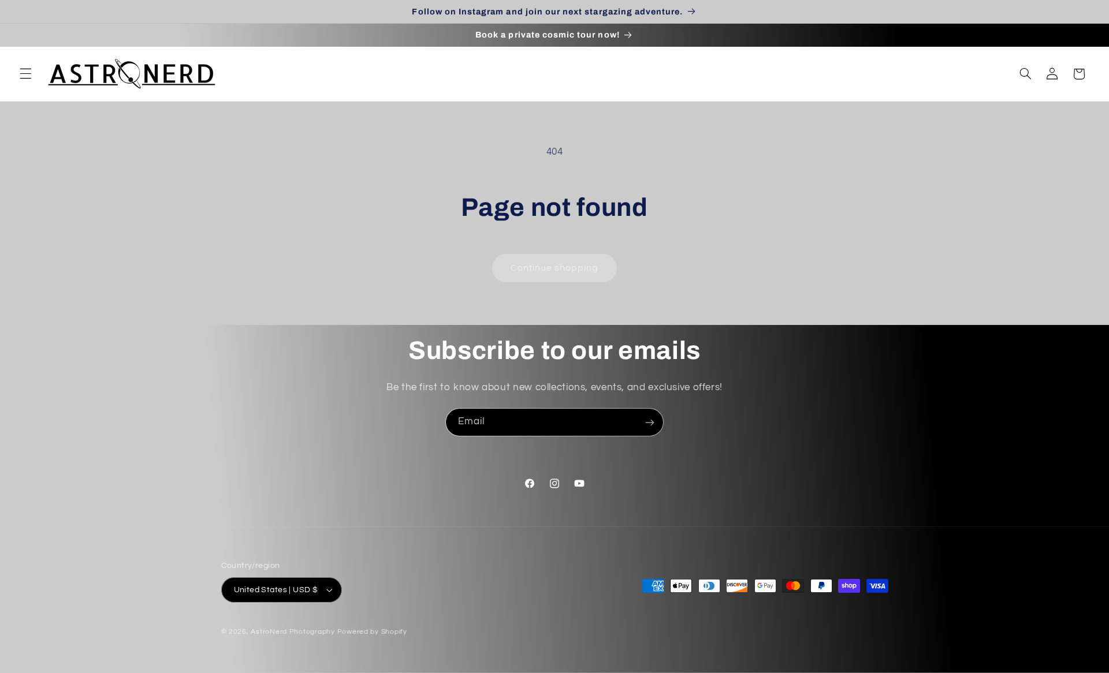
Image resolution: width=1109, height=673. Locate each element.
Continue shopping (555, 267)
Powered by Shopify (372, 632)
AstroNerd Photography (292, 632)
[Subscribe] (650, 422)
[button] (25, 74)
